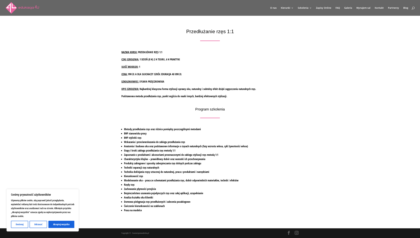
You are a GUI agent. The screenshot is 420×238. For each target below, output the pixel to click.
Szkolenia (303, 8)
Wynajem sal (363, 8)
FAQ (338, 8)
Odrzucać (38, 224)
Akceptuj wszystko (61, 224)
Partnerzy (393, 8)
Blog (405, 8)
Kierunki (285, 8)
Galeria (348, 8)
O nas (273, 8)
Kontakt (379, 8)
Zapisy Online (323, 8)
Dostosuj (19, 224)
